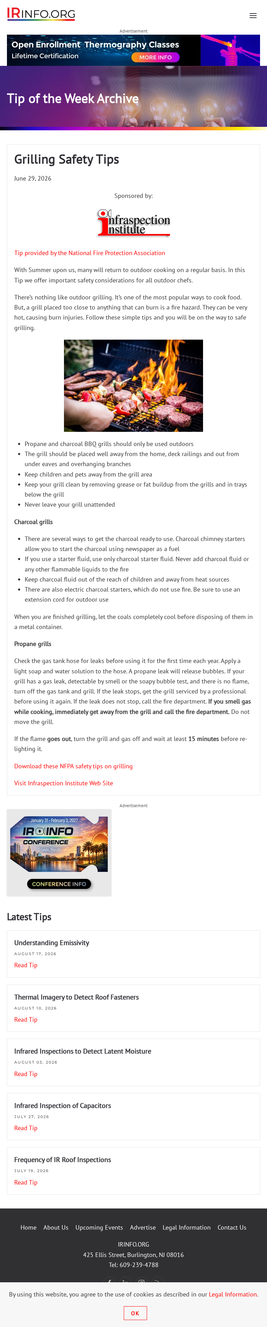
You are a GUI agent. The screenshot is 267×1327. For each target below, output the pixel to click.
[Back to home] (41, 14)
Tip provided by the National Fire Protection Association (89, 253)
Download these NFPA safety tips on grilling (73, 766)
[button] (253, 15)
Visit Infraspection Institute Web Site (63, 783)
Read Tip (26, 965)
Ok (135, 1313)
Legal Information (187, 1227)
